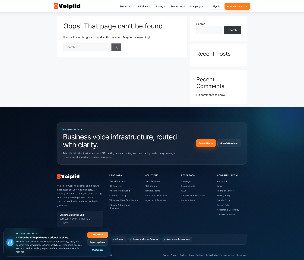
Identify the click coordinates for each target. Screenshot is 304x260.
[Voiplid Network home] (67, 6)
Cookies (183, 255)
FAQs (183, 190)
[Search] (116, 47)
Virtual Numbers (117, 181)
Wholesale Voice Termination (123, 200)
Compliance (241, 255)
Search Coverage (229, 143)
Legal (219, 186)
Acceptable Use (227, 255)
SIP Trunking (115, 186)
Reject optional (97, 242)
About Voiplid (223, 181)
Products (125, 6)
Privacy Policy (223, 195)
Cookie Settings (196, 255)
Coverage (186, 181)
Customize (97, 250)
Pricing (159, 6)
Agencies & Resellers (155, 200)
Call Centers (151, 186)
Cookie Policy (223, 200)
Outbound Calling (118, 195)
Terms (165, 255)
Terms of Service (225, 190)
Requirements (188, 186)
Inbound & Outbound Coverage (119, 206)
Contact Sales (206, 143)
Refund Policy (224, 205)
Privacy (174, 255)
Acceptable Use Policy (228, 209)
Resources (176, 6)
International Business (156, 195)
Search (200, 24)
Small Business (152, 181)
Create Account (237, 6)
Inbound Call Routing (119, 190)
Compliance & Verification (193, 195)
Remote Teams (152, 190)
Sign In (216, 6)
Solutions (142, 6)
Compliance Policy (226, 214)
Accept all (97, 234)
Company (195, 6)
